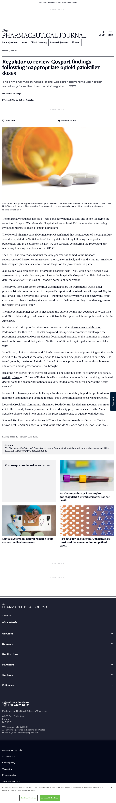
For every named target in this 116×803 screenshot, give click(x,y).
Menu (110, 34)
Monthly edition (10, 42)
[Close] (111, 788)
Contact (7, 675)
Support (7, 644)
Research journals (59, 42)
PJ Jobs (75, 42)
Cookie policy (8, 762)
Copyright (7, 768)
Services (7, 633)
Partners (8, 664)
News (24, 42)
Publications (10, 654)
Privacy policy (9, 774)
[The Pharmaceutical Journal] (44, 33)
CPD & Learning (39, 42)
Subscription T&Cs (11, 781)
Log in (102, 34)
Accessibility (8, 756)
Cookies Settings (28, 797)
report (70, 316)
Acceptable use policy (12, 749)
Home (5, 50)
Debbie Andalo (26, 99)
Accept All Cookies (49, 797)
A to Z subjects (9, 621)
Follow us (8, 685)
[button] (113, 401)
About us (6, 615)
